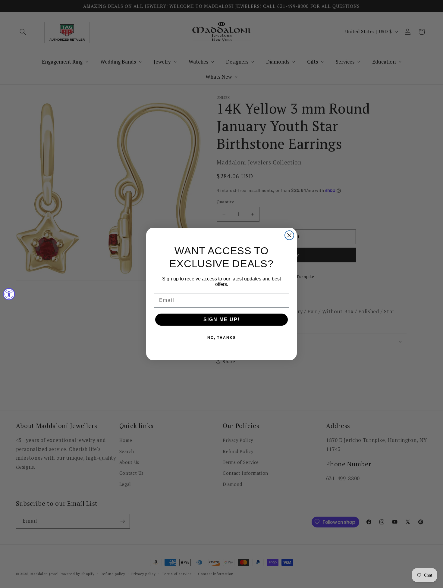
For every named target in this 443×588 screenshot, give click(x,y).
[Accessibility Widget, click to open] (9, 294)
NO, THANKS (221, 338)
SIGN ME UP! (221, 319)
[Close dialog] (289, 235)
